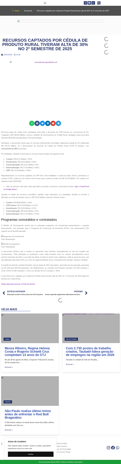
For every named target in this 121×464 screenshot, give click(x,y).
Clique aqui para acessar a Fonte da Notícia (18, 284)
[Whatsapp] (93, 3)
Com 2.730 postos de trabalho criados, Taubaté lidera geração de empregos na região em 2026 (90, 351)
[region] (31, 448)
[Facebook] (89, 3)
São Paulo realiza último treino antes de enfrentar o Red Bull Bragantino (28, 414)
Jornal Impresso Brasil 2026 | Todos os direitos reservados (60, 462)
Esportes (8, 402)
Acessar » (9, 367)
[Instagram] (85, 3)
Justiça (7, 339)
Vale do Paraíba (71, 339)
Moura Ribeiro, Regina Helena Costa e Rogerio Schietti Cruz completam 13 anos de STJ (27, 351)
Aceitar (30, 454)
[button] (98, 2)
